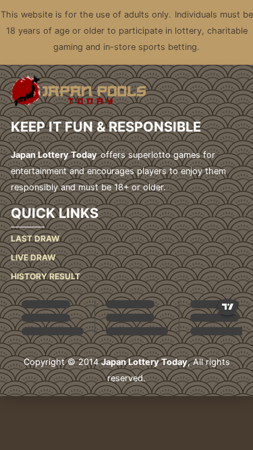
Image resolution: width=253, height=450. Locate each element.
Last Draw (35, 238)
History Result (45, 276)
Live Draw (33, 257)
